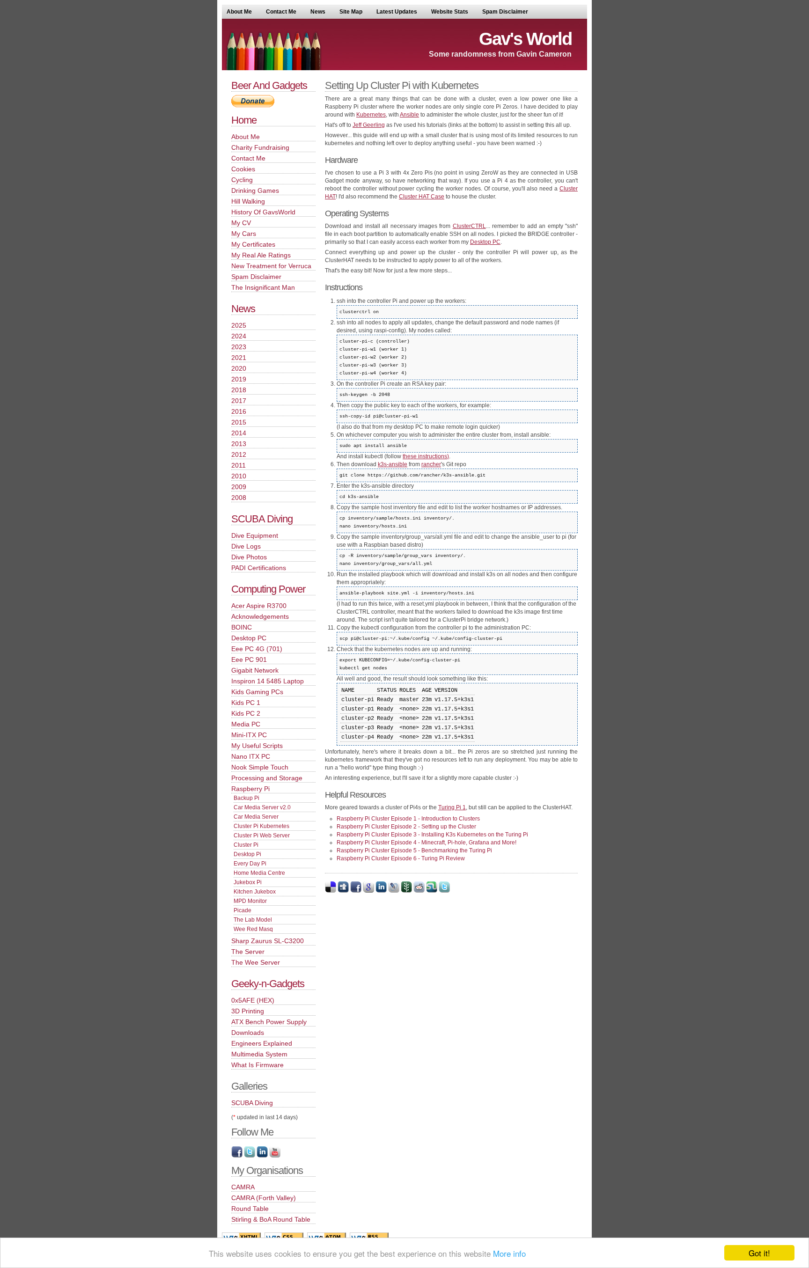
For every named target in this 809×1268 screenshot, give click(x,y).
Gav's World (525, 39)
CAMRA (243, 1187)
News (317, 11)
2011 (238, 465)
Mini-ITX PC (249, 735)
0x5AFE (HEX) (252, 1000)
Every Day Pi (250, 863)
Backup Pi (246, 798)
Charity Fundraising (260, 147)
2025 (238, 325)
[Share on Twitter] (444, 890)
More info (509, 1253)
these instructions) (426, 456)
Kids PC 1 (245, 702)
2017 (238, 400)
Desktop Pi (247, 854)
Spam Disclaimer (505, 11)
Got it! (759, 1253)
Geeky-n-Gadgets (267, 983)
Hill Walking (248, 201)
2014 (238, 433)
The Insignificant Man (263, 287)
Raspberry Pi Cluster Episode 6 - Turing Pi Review (401, 858)
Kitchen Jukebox (255, 891)
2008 (238, 497)
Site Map (350, 11)
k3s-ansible (392, 464)
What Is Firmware (257, 1065)
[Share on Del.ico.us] (330, 890)
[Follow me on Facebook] (237, 1155)
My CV (241, 223)
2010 (238, 476)
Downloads (247, 1032)
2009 (238, 487)
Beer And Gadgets (269, 85)
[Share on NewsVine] (406, 890)
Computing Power (268, 589)
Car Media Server (256, 817)
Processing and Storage (266, 778)
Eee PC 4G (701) (256, 648)
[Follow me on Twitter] (249, 1155)
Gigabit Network (255, 670)
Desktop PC (485, 242)
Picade (242, 910)
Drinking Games (255, 190)
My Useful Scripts (257, 745)
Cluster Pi (246, 845)
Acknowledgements (260, 616)
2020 (238, 368)
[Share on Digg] (343, 890)
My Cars (243, 233)
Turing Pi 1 (452, 807)
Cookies (243, 169)
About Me (239, 11)
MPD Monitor (250, 901)
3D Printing (247, 1011)
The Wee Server (255, 962)
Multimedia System (259, 1054)
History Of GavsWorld (263, 212)
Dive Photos (249, 557)
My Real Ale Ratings (261, 255)
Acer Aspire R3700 (259, 605)
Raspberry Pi (250, 788)
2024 (238, 336)
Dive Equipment (254, 535)
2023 (238, 347)
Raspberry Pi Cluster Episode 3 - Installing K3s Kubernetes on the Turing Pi (432, 834)
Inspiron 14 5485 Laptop (267, 681)
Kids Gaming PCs (257, 692)
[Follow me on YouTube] (274, 1155)
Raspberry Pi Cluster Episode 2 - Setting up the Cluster (406, 826)
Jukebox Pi (248, 882)
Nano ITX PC (250, 756)
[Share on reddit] (419, 890)
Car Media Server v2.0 (262, 807)
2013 (238, 443)
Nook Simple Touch (259, 767)
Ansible (409, 114)
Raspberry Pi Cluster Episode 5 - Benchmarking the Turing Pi (414, 850)
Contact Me (281, 11)
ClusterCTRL (469, 226)
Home (244, 120)
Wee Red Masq (253, 929)
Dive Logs (246, 546)
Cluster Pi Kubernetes (261, 826)
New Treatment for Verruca (271, 266)
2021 (238, 357)
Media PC (245, 724)
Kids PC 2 (245, 713)
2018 (238, 390)
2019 (238, 379)
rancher (431, 464)
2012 (238, 454)
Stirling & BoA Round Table (270, 1219)
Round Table (250, 1208)
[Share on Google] (368, 890)
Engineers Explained (261, 1043)
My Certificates (253, 244)
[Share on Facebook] (355, 890)
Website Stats (449, 11)
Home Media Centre (259, 873)
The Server (248, 951)
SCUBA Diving (262, 519)
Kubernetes (371, 114)
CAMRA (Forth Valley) (263, 1198)
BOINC (241, 627)
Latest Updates (396, 11)
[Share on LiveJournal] (393, 890)
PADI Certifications (258, 568)
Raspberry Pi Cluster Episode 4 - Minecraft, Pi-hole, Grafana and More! (426, 842)
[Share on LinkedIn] (381, 890)
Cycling (242, 179)
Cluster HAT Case (421, 196)
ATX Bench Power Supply (269, 1022)
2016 (238, 411)
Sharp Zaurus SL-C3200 (267, 941)
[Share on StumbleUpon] (431, 890)
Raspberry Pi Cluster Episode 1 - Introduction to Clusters (408, 818)
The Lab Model (253, 919)
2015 (238, 422)
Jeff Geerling (369, 125)
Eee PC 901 (249, 659)
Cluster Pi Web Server (262, 835)
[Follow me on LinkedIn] (262, 1155)
